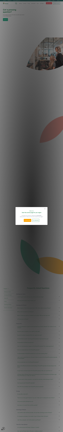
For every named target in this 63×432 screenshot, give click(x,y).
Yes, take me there (27, 220)
